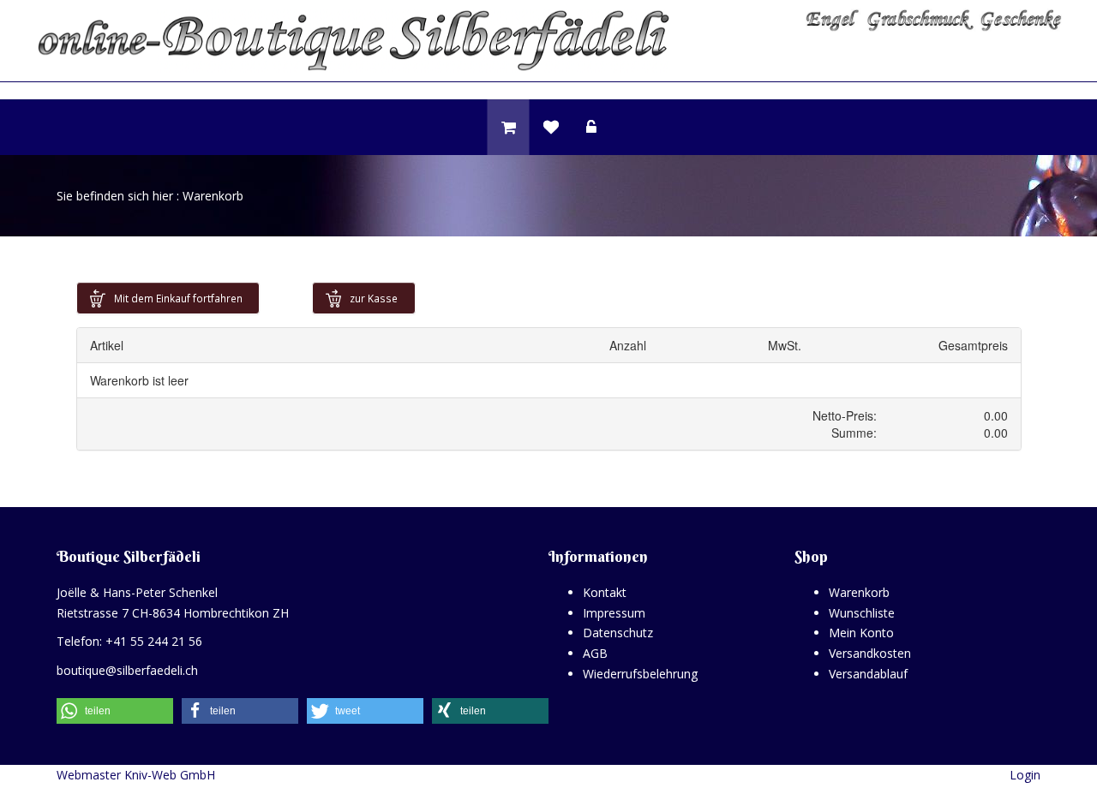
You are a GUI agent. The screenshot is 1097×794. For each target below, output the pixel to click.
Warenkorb (859, 592)
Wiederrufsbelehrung (640, 674)
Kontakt (604, 592)
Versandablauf (868, 674)
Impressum (614, 613)
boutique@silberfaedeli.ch (127, 670)
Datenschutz (618, 632)
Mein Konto (861, 632)
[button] (115, 711)
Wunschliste (862, 613)
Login (1025, 775)
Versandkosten (870, 653)
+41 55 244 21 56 (153, 641)
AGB (595, 653)
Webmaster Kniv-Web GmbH (136, 775)
